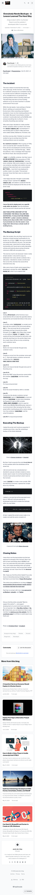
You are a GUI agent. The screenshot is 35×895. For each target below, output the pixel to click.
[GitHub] (15, 862)
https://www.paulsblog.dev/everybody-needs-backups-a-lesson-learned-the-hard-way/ (17, 584)
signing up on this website (18, 612)
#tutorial (28, 634)
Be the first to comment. (22, 653)
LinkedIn (13, 592)
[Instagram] (12, 862)
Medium (7, 592)
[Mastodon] (25, 862)
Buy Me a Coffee (22, 608)
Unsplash (26, 457)
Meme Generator (23, 546)
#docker (20, 634)
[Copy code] (30, 191)
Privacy (18, 874)
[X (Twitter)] (16, 63)
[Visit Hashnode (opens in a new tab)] (17, 886)
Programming (16, 71)
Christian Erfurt (13, 626)
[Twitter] (9, 862)
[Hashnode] (23, 862)
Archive (12, 874)
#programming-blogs (10, 634)
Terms (23, 874)
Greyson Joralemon (16, 457)
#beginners (7, 637)
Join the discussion (25, 648)
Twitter (21, 592)
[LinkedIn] (18, 63)
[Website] (20, 862)
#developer (16, 637)
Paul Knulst (10, 63)
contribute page (8, 614)
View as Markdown (18, 30)
